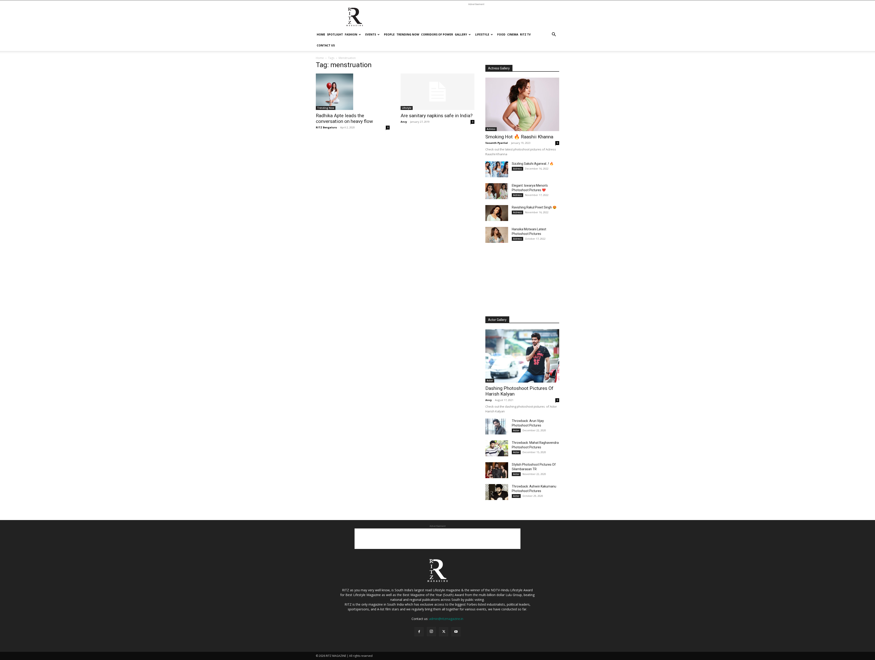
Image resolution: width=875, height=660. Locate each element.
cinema (512, 34)
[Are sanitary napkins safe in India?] (437, 92)
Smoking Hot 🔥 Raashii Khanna (519, 137)
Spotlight (335, 34)
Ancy (404, 121)
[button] (553, 35)
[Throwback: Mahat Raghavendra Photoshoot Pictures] (496, 448)
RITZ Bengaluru (326, 127)
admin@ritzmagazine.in (446, 619)
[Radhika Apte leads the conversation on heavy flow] (353, 92)
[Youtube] (456, 631)
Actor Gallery (497, 320)
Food (501, 34)
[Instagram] (431, 631)
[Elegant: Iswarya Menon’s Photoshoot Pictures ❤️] (496, 191)
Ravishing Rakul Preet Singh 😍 (534, 207)
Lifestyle (482, 34)
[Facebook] (419, 631)
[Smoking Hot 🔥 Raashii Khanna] (522, 104)
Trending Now (407, 34)
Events (370, 34)
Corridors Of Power (437, 34)
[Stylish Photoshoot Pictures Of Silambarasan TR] (496, 470)
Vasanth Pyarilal (496, 143)
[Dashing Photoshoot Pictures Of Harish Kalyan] (522, 356)
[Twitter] (443, 631)
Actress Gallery (499, 68)
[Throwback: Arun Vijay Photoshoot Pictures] (496, 426)
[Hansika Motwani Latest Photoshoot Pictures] (496, 235)
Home (321, 34)
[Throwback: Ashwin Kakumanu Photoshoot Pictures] (496, 492)
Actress (491, 129)
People (389, 34)
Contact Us (326, 45)
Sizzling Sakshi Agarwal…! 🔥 (532, 163)
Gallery (461, 34)
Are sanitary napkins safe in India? (437, 115)
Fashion (351, 34)
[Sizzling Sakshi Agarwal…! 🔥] (496, 169)
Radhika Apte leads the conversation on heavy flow (344, 118)
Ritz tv (525, 34)
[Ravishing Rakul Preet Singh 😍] (496, 213)
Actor (490, 380)
